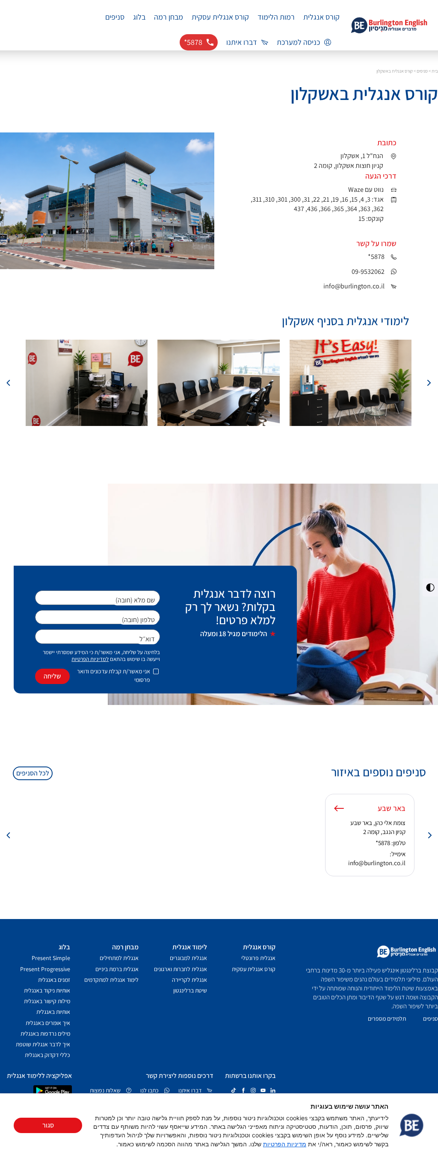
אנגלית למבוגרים (188, 958)
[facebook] (243, 1090)
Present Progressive (45, 969)
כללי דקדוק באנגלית (47, 1055)
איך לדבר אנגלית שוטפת (43, 1044)
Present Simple (51, 958)
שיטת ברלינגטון (190, 990)
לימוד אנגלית (189, 947)
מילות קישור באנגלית (47, 1001)
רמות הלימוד (276, 17)
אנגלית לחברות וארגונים (180, 969)
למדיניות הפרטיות (90, 659)
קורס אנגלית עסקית (220, 17)
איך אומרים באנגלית (48, 1023)
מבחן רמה (168, 17)
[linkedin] (272, 1090)
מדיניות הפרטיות (284, 1144)
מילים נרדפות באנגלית (45, 1033)
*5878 (383, 843)
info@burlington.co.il (376, 863)
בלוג (139, 17)
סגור (48, 1125)
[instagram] (253, 1090)
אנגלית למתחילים (119, 958)
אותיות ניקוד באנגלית (47, 990)
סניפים (114, 17)
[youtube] (263, 1090)
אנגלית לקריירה (189, 980)
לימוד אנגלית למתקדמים (111, 980)
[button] (428, 382)
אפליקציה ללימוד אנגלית (39, 1075)
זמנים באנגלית (54, 980)
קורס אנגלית (321, 17)
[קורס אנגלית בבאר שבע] (339, 808)
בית (435, 71)
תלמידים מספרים (387, 1019)
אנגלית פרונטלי (258, 958)
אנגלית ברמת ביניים (117, 969)
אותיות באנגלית (53, 1012)
